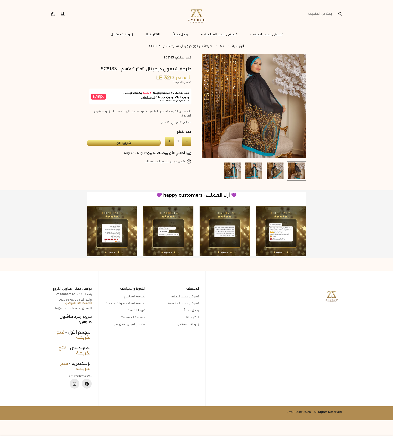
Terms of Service (133, 317)
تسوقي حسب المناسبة (220, 34)
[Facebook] (87, 384)
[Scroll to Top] (8, 413)
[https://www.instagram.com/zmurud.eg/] (74, 384)
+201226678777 (80, 376)
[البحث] (340, 13)
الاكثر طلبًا (153, 34)
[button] (53, 14)
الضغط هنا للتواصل (78, 303)
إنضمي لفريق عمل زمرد (129, 324)
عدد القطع (183, 131)
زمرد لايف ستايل (122, 34)
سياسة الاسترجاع (134, 296)
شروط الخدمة (136, 310)
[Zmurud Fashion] (196, 14)
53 (222, 46)
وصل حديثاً (180, 34)
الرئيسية (238, 46)
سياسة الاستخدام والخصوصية (125, 303)
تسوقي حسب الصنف (267, 34)
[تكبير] (210, 62)
